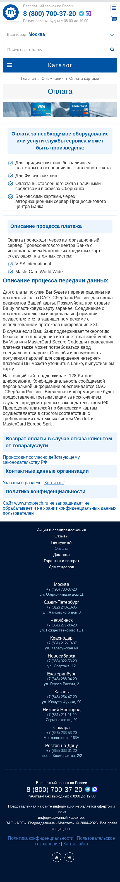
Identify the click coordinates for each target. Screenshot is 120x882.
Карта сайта (75, 843)
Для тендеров (61, 567)
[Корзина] (113, 19)
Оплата (61, 548)
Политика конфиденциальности (40, 838)
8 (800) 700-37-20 (49, 13)
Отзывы (61, 536)
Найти (112, 49)
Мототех (10, 13)
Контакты (54, 482)
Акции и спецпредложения (61, 530)
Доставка (61, 554)
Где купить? (61, 542)
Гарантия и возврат (61, 560)
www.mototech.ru (31, 503)
